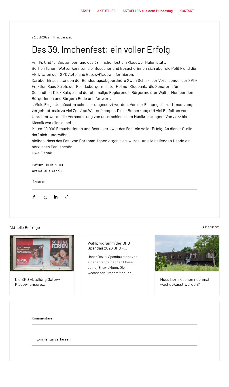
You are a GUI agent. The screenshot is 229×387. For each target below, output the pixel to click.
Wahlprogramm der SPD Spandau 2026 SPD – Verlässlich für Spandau (109, 245)
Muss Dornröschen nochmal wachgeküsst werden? (184, 282)
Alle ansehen (211, 227)
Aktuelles (39, 182)
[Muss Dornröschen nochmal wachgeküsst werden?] (187, 253)
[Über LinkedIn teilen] (56, 197)
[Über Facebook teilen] (34, 197)
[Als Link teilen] (67, 197)
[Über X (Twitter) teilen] (45, 197)
